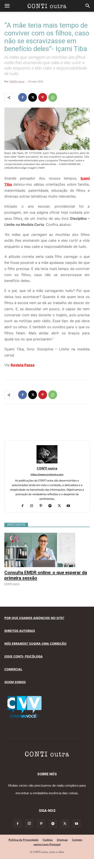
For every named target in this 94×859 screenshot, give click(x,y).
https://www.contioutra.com (47, 474)
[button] (7, 6)
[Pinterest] (42, 97)
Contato (77, 840)
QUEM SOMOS (15, 682)
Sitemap (62, 840)
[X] (32, 97)
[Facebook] (22, 97)
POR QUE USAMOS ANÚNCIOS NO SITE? (34, 618)
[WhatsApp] (52, 97)
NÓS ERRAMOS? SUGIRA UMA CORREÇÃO (35, 643)
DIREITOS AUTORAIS (19, 631)
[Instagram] (33, 506)
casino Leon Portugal (47, 844)
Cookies (48, 840)
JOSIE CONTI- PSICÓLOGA (23, 656)
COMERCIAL (13, 669)
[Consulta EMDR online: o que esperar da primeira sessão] (47, 535)
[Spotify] (51, 506)
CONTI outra (16, 81)
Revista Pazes (23, 365)
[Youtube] (70, 506)
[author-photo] (47, 462)
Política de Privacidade (23, 840)
